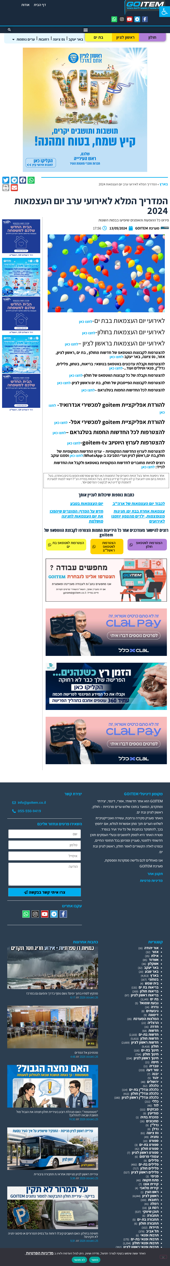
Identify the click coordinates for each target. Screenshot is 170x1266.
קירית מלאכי (149, 1187)
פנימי (155, 1176)
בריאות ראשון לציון (145, 995)
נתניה (154, 1136)
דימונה (153, 1014)
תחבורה (153, 1215)
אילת (155, 955)
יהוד (155, 1077)
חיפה (155, 1062)
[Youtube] (129, 19)
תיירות (154, 1227)
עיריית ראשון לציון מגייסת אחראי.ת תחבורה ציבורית (66, 1174)
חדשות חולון (149, 1038)
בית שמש (152, 983)
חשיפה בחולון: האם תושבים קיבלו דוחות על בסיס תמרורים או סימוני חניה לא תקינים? (53, 1235)
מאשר (94, 1259)
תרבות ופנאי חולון (145, 1243)
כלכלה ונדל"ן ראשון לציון (140, 1097)
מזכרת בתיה (149, 1117)
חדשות (153, 1030)
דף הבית (40, 4)
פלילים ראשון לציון (145, 1172)
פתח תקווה (150, 1180)
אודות (25, 4)
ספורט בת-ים (149, 1144)
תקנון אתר (155, 874)
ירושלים (153, 1081)
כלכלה (154, 1085)
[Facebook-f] (145, 19)
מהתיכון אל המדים (86, 1052)
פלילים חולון (149, 1168)
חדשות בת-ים (149, 1034)
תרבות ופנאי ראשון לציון (141, 1246)
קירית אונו (151, 1184)
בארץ (164, 184)
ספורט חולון (150, 1148)
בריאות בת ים (149, 987)
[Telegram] (137, 19)
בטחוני (153, 979)
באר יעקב (76, 39)
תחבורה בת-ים (148, 1219)
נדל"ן (154, 1124)
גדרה (155, 1006)
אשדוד (154, 959)
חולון (152, 37)
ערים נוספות (26, 39)
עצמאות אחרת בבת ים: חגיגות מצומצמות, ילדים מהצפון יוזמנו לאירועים (138, 516)
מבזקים (153, 1109)
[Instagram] (122, 19)
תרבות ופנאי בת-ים (145, 1239)
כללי (155, 1101)
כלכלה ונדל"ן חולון (145, 1093)
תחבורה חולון (149, 1223)
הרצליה (153, 1022)
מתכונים (152, 1121)
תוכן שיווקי (151, 1211)
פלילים (153, 1160)
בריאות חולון (149, 991)
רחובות (44, 39)
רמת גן (153, 1207)
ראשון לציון (125, 37)
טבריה (154, 1065)
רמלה (154, 1203)
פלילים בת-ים (149, 1164)
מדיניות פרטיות (151, 880)
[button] (164, 11)
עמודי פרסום (149, 1156)
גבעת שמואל (149, 1002)
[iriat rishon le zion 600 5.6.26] (85, 170)
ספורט (154, 1140)
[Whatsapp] (114, 19)
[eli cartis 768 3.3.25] (106, 654)
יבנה (155, 1073)
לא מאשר (79, 1259)
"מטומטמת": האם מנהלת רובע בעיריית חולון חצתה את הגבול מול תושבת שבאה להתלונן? (57, 1113)
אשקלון (153, 963)
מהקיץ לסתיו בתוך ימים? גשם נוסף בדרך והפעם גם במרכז (62, 993)
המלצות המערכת (146, 1018)
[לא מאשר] (163, 1257)
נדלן (155, 1128)
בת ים (98, 37)
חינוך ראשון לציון (146, 1058)
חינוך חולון (151, 1054)
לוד (156, 1105)
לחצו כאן (85, 321)
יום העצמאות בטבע (86, 503)
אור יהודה (151, 947)
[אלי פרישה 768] (106, 708)
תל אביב (152, 1231)
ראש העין (152, 1191)
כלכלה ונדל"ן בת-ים (144, 1089)
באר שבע (152, 971)
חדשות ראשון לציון (145, 1042)
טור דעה (152, 1069)
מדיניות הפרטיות (39, 1253)
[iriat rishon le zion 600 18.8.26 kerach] (21, 294)
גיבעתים (152, 1010)
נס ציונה (59, 39)
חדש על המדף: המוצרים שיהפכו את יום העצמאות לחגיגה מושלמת (76, 516)
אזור (155, 951)
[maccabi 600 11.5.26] (21, 255)
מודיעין (153, 1113)
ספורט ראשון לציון (145, 1152)
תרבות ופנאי (150, 1235)
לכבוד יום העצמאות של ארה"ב (138, 503)
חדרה (154, 1026)
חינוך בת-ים (150, 1050)
